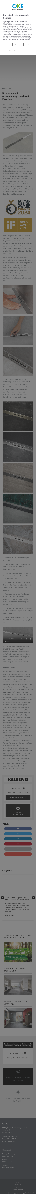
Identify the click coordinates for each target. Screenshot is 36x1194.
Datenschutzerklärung (23, 38)
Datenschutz (13, 51)
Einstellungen (18, 45)
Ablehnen (7, 45)
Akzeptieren (28, 45)
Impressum (22, 51)
